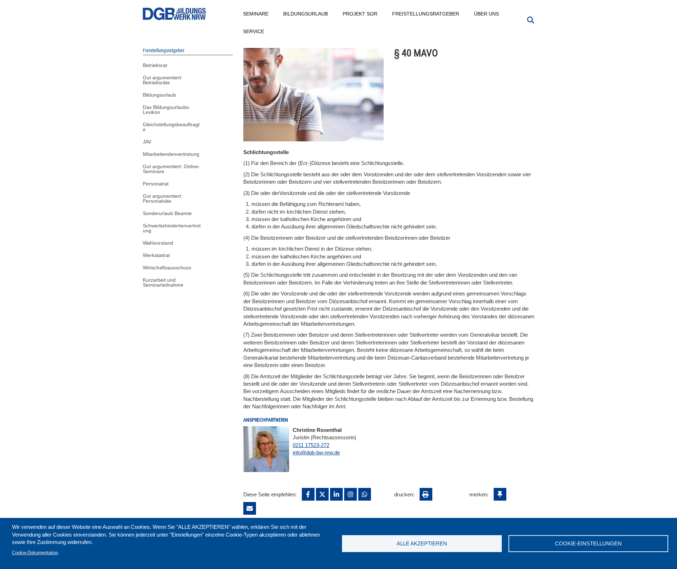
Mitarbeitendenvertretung (171, 154)
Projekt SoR (360, 14)
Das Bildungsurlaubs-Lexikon (166, 109)
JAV (147, 142)
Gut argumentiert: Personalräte (162, 198)
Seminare (256, 14)
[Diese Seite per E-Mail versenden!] (249, 508)
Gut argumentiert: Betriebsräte (162, 80)
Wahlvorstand (158, 243)
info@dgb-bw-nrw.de (316, 452)
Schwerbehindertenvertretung (172, 228)
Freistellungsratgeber (425, 14)
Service (253, 31)
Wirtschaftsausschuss (167, 267)
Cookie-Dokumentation (35, 552)
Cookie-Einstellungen (588, 543)
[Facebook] (308, 494)
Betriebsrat (155, 65)
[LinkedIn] (336, 494)
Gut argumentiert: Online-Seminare (171, 169)
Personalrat (156, 183)
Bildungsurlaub (305, 14)
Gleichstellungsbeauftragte (171, 127)
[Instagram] (350, 494)
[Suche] (530, 19)
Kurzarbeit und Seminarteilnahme (163, 282)
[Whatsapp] (364, 494)
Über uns (486, 14)
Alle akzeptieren (422, 543)
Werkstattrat (156, 255)
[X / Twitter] (322, 494)
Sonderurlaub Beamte (167, 213)
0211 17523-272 (311, 445)
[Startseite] (174, 14)
